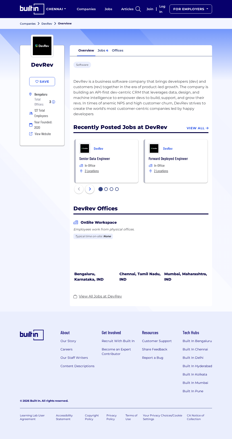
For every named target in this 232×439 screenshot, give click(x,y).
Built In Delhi (193, 358)
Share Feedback (154, 349)
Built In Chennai (195, 349)
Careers (66, 349)
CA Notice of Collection (195, 417)
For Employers (189, 9)
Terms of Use (131, 417)
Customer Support (157, 341)
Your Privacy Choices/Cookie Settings (162, 417)
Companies (86, 9)
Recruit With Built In (118, 341)
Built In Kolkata (195, 374)
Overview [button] (86, 50)
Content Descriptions (77, 366)
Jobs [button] (103, 50)
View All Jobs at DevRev (100, 296)
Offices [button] (117, 50)
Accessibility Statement (64, 417)
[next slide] (89, 189)
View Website (43, 133)
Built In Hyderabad (197, 366)
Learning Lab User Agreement (32, 417)
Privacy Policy (111, 417)
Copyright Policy (92, 417)
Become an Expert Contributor (116, 351)
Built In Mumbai (195, 383)
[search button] (138, 9)
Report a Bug (152, 358)
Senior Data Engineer (94, 158)
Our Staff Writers (74, 358)
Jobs (108, 9)
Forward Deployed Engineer (168, 158)
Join (150, 9)
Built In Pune (193, 391)
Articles (127, 9)
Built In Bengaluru (197, 341)
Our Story (68, 341)
